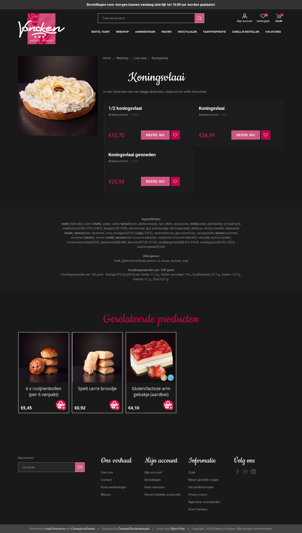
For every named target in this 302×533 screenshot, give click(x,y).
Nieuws (106, 494)
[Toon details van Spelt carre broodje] (97, 357)
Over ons (107, 472)
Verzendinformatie (200, 487)
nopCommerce (55, 528)
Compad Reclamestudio (134, 528)
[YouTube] (245, 471)
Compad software (83, 528)
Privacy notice (197, 494)
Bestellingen (153, 480)
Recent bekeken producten (163, 494)
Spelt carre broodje (97, 388)
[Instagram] (253, 471)
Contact (106, 480)
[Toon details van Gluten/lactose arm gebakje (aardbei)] (151, 357)
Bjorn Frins (178, 528)
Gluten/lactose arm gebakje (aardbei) (151, 391)
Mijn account (244, 21)
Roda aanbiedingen (113, 487)
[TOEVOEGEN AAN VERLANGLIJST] (175, 135)
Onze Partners (197, 509)
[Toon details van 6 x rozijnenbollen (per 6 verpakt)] (43, 357)
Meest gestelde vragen (203, 480)
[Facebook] (237, 471)
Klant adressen (155, 487)
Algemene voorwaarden (204, 502)
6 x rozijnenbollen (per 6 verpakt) (43, 391)
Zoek (191, 472)
